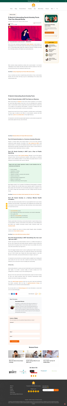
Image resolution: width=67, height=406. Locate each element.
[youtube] (36, 391)
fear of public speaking (23, 155)
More (52, 8)
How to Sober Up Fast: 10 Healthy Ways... (49, 361)
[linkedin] (16, 24)
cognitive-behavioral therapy (33, 283)
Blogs (16, 8)
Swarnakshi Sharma (13, 24)
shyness (19, 101)
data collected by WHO (34, 143)
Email (11, 336)
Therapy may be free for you (33, 1)
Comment (12, 322)
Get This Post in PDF (38, 22)
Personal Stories (22, 8)
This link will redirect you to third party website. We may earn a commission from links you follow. (51, 36)
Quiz (35, 8)
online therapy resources (18, 281)
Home (11, 8)
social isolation (18, 215)
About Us (11, 385)
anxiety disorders (30, 44)
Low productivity (14, 210)
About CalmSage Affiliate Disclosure (16, 394)
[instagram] (31, 391)
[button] (31, 376)
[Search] (57, 9)
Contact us (12, 390)
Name (11, 331)
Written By (11, 23)
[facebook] (6, 204)
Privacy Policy (12, 392)
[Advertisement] (25, 58)
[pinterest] (6, 208)
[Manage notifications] (65, 404)
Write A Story (40, 8)
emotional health (11, 226)
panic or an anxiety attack (18, 114)
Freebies (30, 8)
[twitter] (6, 206)
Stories (11, 387)
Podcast (47, 8)
